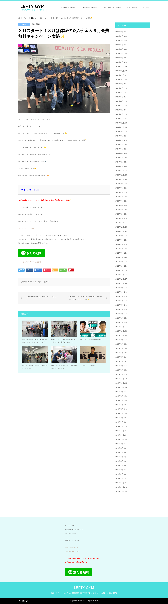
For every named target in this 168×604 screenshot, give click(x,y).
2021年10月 (119, 283)
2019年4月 (119, 413)
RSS (27, 600)
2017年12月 (119, 483)
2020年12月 (119, 327)
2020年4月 (119, 361)
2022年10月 (119, 231)
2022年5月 (119, 253)
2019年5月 (119, 409)
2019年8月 (119, 396)
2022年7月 (119, 244)
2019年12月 (119, 379)
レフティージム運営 (34, 282)
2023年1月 (119, 218)
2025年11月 (119, 71)
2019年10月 (119, 387)
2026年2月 (119, 58)
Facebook (20, 600)
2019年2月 (119, 422)
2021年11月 (119, 279)
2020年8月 (119, 344)
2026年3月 (119, 53)
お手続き (146, 8)
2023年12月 (119, 171)
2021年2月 (119, 318)
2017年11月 (119, 487)
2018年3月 (119, 470)
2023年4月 (119, 205)
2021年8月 (119, 292)
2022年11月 (119, 227)
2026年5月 (119, 45)
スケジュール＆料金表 (89, 8)
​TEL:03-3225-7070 (72, 547)
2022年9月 (119, 236)
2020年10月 (119, 335)
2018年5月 (119, 461)
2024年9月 (119, 131)
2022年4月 (119, 257)
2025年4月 (119, 101)
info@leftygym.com (72, 551)
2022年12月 (119, 223)
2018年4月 (119, 465)
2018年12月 (119, 431)
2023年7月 (119, 192)
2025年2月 (119, 110)
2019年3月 (119, 418)
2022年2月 (119, 266)
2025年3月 (119, 105)
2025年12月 (119, 66)
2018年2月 (119, 474)
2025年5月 (119, 97)
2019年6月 (119, 405)
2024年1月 (119, 166)
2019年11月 (119, 383)
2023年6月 (119, 197)
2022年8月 (119, 240)
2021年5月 (119, 305)
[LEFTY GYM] (32, 7)
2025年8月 (119, 84)
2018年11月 (119, 435)
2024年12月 (119, 118)
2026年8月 (119, 32)
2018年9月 (119, 444)
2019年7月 (119, 400)
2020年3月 (119, 366)
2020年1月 (119, 374)
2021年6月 (119, 301)
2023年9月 (119, 184)
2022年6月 (119, 249)
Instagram (23, 600)
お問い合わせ (132, 8)
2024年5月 (119, 149)
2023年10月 (119, 179)
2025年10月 (119, 75)
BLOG (24, 24)
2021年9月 (119, 288)
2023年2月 (119, 214)
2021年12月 (119, 275)
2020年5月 (119, 357)
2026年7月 (119, 36)
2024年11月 (119, 123)
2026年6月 (119, 40)
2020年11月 (119, 331)
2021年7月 (119, 296)
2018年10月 (119, 439)
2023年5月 (119, 201)
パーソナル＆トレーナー (112, 8)
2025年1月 (119, 114)
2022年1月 (119, 270)
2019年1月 (119, 426)
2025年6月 (119, 92)
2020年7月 (119, 348)
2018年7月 (119, 452)
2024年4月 (119, 153)
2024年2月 (119, 162)
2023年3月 (119, 210)
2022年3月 (119, 262)
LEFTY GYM (84, 588)
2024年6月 (119, 144)
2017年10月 (119, 491)
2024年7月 (119, 140)
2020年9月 (119, 340)
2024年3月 (119, 158)
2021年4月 (119, 309)
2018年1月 (119, 478)
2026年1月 (119, 62)
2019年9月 (119, 392)
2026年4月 (119, 49)
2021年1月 (119, 322)
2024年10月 (119, 127)
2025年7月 (119, 88)
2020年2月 (119, 370)
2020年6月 (119, 353)
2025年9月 (119, 79)
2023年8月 (119, 188)
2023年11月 (119, 175)
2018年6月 (119, 457)
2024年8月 (119, 136)
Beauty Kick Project (68, 8)
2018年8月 (119, 448)
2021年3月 (119, 314)
